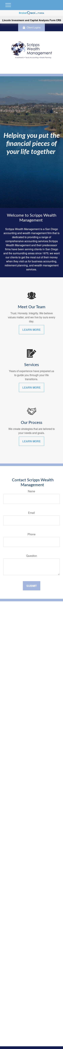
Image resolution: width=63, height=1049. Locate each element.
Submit (31, 586)
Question (31, 556)
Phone (31, 534)
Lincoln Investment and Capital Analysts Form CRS (31, 20)
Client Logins (33, 27)
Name (31, 491)
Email (31, 513)
